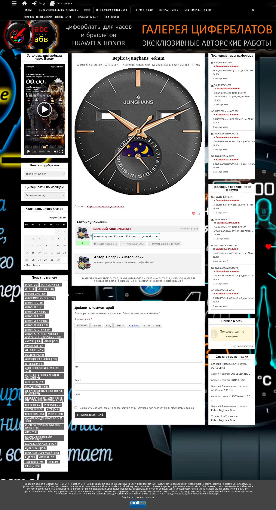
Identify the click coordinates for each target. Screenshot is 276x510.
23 (64, 253)
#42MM (31, 284)
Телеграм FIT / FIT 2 (168, 10)
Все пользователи (242, 346)
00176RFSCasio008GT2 (225, 133)
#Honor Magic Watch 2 (40, 298)
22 (58, 253)
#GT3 (30, 289)
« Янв (27, 265)
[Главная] (24, 3)
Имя (77, 367)
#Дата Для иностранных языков (42, 369)
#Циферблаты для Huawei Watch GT (43, 420)
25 (33, 260)
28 (52, 260)
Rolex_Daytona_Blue (223, 410)
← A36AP (77, 294)
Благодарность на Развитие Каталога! (58, 10)
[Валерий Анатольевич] (83, 233)
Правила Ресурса (87, 16)
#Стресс (55, 414)
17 (27, 253)
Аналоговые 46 (163, 64)
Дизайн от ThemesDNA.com (138, 498)
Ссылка (134, 325)
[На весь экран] (61, 151)
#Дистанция (34, 382)
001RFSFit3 (218, 368)
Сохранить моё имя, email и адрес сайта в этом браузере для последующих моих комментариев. (137, 408)
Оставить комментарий (137, 65)
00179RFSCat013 (223, 85)
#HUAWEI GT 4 (34, 316)
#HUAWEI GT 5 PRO (36, 320)
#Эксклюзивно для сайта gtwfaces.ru (38, 438)
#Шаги (31, 432)
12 (39, 246)
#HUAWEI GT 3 (34, 307)
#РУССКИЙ (52, 405)
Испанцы (32, 466)
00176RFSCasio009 (223, 156)
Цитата (119, 325)
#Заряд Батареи (36, 386)
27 (45, 260)
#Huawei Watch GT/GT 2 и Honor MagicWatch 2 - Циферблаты (43, 335)
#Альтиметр (34, 354)
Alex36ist (47, 457)
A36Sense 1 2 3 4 (222, 390)
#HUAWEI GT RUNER (36, 325)
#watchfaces (34, 345)
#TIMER (51, 341)
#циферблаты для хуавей (42, 452)
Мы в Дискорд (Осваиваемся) (111, 10)
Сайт (77, 394)
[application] (44, 109)
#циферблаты (35, 448)
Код (108, 325)
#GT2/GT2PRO (51, 284)
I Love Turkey (34, 462)
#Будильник (34, 363)
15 (58, 246)
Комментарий (83, 319)
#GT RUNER (46, 289)
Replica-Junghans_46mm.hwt (105, 206)
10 (27, 246)
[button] (44, 109)
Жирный (82, 325)
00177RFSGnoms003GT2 (226, 111)
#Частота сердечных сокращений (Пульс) (42, 427)
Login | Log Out (111, 16)
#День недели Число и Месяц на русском (42, 376)
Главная (28, 10)
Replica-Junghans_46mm (138, 58)
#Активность (34, 350)
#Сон (53, 409)
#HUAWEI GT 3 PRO (36, 312)
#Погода (33, 405)
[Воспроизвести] (28, 151)
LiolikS (53, 462)
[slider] (41, 151)
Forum (87, 10)
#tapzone (33, 341)
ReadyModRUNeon (222, 62)
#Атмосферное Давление (41, 359)
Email (78, 380)
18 (33, 253)
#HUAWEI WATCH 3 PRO (38, 330)
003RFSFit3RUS (240, 374)
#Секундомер (34, 409)
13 (45, 246)
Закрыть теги (152, 325)
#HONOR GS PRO (35, 294)
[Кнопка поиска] (253, 10)
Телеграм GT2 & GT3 (143, 10)
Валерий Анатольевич (91, 65)
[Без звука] (56, 151)
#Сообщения (34, 414)
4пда (30, 457)
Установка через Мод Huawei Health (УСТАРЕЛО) (47, 16)
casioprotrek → (195, 294)
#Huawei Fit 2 (34, 302)
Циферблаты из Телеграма (186, 64)
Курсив (96, 325)
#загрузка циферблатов (41, 444)
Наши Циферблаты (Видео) (198, 10)
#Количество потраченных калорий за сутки (44, 392)
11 (33, 246)
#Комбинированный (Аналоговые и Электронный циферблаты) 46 (44, 399)
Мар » (36, 265)
